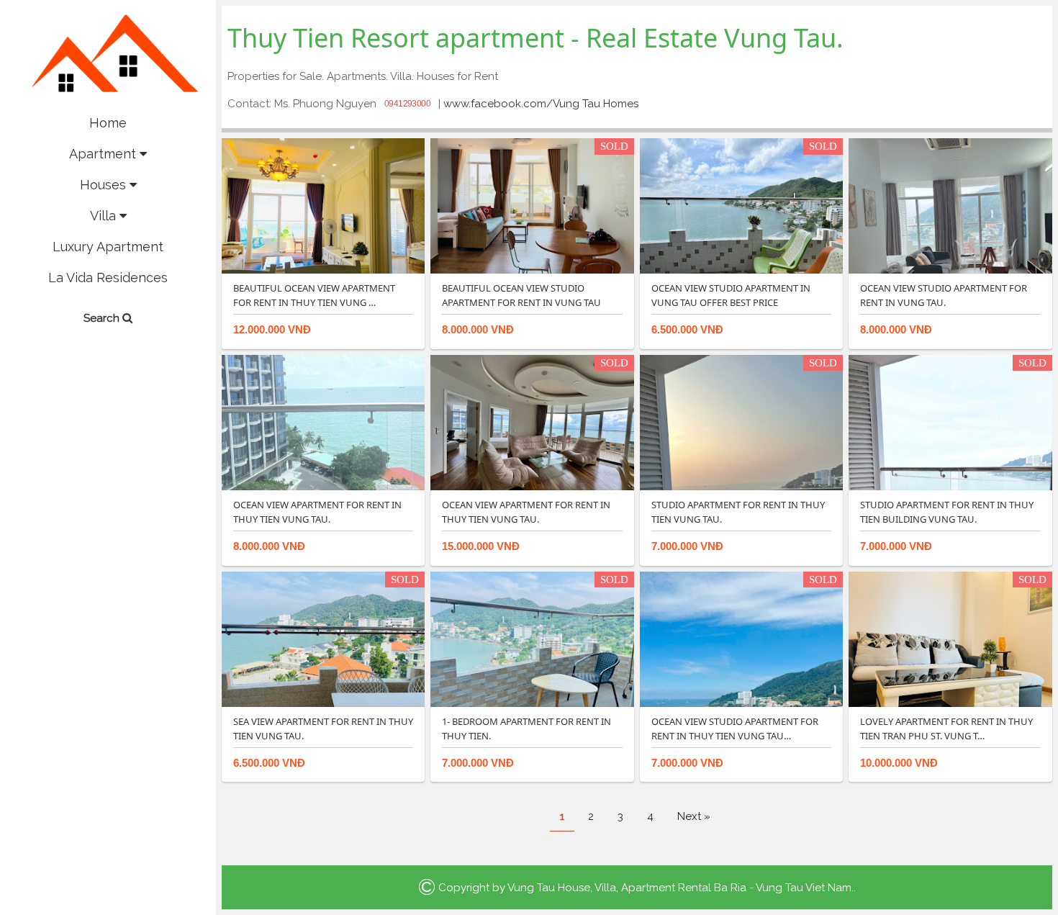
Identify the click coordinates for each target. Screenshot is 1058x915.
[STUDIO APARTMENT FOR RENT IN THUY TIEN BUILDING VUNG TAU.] (950, 421)
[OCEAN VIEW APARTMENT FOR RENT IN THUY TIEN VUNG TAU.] (323, 421)
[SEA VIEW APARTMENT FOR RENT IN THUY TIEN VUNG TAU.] (323, 638)
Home (108, 122)
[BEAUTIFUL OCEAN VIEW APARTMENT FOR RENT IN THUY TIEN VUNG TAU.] (323, 205)
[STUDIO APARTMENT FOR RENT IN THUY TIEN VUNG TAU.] (741, 421)
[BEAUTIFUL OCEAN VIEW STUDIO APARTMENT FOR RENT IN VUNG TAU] (531, 205)
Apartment (104, 153)
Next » (693, 816)
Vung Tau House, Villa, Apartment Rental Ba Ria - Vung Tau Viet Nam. (680, 887)
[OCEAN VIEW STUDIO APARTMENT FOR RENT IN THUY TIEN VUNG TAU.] (741, 638)
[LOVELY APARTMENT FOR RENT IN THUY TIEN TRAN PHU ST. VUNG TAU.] (950, 638)
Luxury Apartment (108, 246)
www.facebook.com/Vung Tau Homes (540, 103)
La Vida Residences (108, 277)
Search (102, 318)
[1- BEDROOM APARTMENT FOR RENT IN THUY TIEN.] (531, 638)
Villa (104, 215)
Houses (105, 184)
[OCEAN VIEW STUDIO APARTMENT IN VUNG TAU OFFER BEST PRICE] (741, 205)
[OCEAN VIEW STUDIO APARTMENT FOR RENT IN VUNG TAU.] (950, 205)
